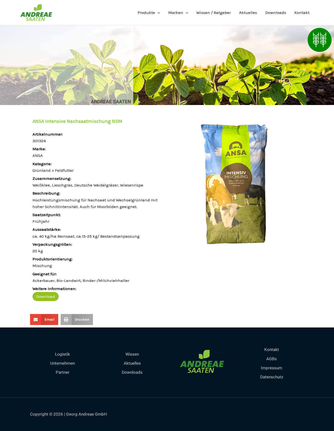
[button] (44, 319)
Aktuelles (248, 12)
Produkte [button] (146, 12)
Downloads (275, 12)
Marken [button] (175, 12)
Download (45, 296)
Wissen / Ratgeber (213, 12)
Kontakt (302, 12)
